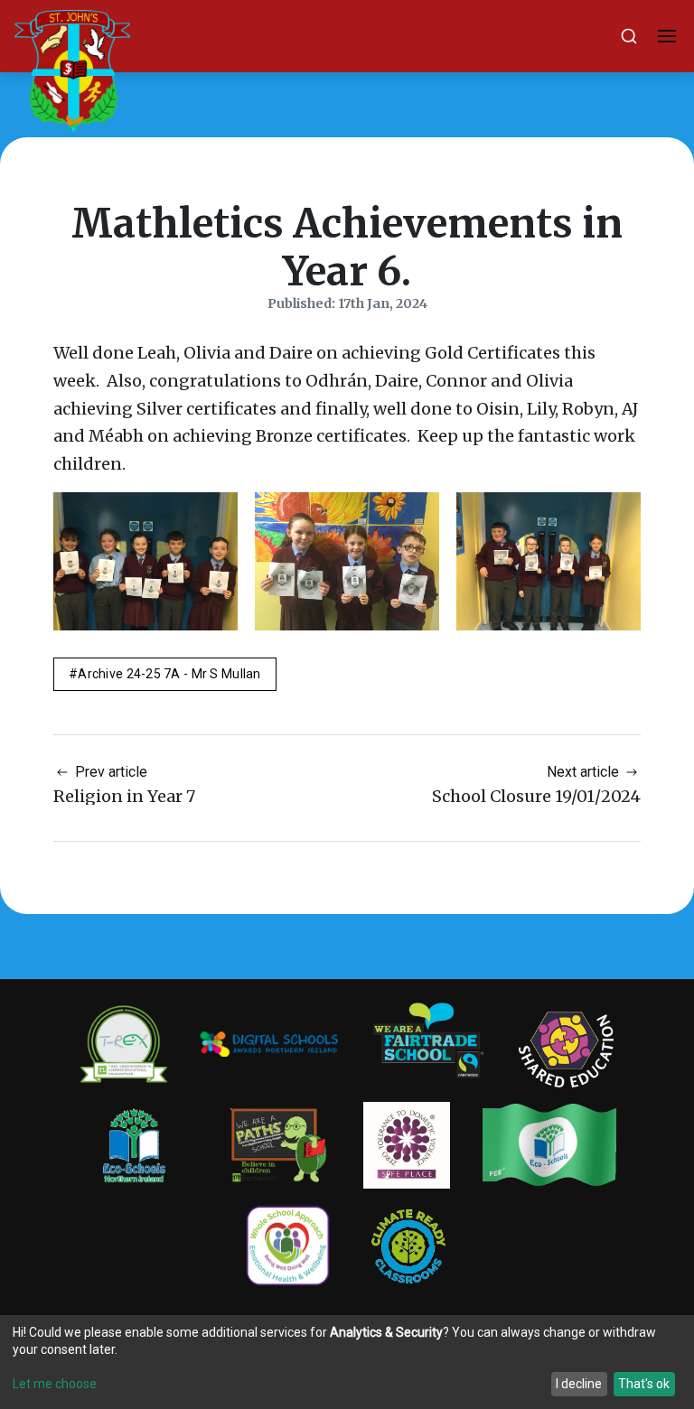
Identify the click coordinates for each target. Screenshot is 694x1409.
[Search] (629, 36)
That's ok (644, 1383)
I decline (579, 1383)
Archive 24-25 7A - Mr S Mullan (169, 674)
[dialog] (347, 1362)
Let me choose (55, 1383)
